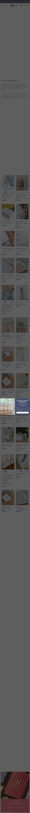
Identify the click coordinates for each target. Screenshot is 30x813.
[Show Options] (28, 410)
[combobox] (22, 410)
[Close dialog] (29, 399)
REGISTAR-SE (22, 412)
